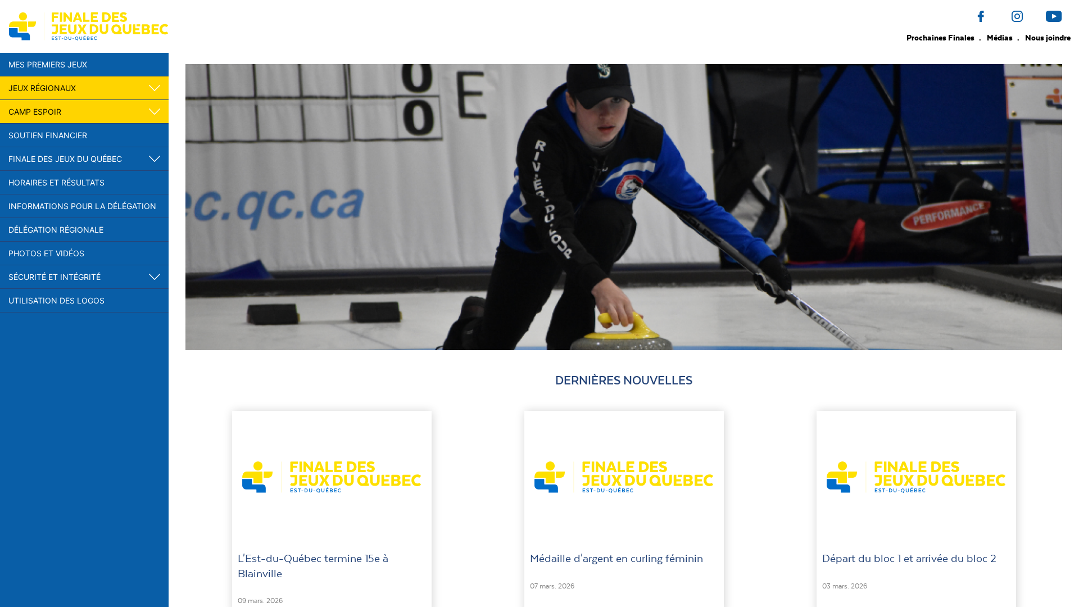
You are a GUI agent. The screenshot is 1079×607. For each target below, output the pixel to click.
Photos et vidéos (46, 253)
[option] (623, 207)
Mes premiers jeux (47, 64)
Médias (1000, 37)
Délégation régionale (55, 229)
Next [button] (1070, 206)
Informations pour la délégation (82, 206)
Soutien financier (47, 135)
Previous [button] (177, 206)
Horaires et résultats (56, 182)
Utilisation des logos (56, 300)
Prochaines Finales (941, 37)
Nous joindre (1048, 37)
